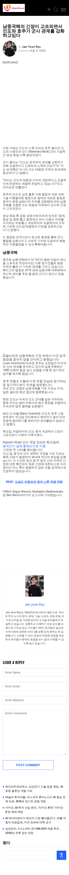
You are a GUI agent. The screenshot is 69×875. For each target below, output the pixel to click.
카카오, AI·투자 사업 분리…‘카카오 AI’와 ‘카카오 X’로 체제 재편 (34, 810)
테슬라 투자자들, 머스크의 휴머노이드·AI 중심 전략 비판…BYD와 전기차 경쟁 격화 (35, 799)
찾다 (6, 843)
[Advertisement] (34, 109)
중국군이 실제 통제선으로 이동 (24, 446)
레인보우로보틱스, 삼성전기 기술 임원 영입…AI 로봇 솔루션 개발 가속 (34, 789)
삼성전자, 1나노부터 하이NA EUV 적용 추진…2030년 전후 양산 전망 (33, 831)
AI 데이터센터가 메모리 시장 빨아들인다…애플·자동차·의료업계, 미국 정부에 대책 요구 (35, 820)
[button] (63, 10)
